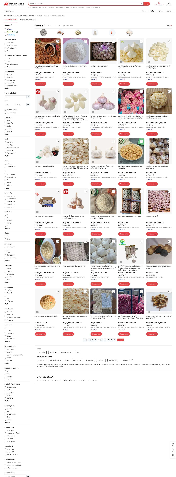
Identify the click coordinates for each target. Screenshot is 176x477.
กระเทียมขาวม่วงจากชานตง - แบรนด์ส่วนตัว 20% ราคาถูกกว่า (47, 117)
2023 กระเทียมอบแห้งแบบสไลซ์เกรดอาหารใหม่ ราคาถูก (75, 317)
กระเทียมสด (52, 7)
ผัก (40, 7)
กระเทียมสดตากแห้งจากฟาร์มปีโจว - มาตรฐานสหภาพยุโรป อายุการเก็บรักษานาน (130, 317)
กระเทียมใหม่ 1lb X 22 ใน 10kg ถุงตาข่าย (74, 266)
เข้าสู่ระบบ (169, 5)
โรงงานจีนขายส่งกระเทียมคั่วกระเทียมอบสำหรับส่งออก (46, 67)
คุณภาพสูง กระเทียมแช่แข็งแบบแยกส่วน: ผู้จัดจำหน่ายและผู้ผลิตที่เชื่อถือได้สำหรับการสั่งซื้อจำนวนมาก (75, 168)
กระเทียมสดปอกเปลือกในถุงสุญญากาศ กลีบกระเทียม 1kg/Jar (158, 67)
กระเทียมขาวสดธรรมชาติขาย (99, 66)
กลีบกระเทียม (81, 7)
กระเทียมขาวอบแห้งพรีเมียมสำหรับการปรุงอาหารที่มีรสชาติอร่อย (102, 217)
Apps (159, 11)
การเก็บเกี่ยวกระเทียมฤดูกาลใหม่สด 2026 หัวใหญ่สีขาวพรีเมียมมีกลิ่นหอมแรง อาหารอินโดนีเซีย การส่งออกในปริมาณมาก (130, 268)
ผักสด (67, 7)
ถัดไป (120, 340)
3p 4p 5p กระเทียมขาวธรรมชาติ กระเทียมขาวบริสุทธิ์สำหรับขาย (103, 117)
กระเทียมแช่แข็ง (96, 7)
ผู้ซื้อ (143, 11)
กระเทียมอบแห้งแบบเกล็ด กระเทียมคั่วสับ (46, 316)
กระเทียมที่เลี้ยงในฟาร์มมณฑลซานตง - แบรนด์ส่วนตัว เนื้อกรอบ (74, 217)
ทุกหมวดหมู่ (9, 11)
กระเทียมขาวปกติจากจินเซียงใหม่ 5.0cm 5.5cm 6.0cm (157, 167)
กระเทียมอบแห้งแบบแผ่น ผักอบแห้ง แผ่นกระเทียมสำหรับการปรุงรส (157, 117)
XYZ (96, 380)
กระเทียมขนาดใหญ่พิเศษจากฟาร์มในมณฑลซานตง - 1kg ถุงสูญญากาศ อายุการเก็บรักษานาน (130, 118)
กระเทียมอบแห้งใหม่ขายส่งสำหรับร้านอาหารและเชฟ (47, 267)
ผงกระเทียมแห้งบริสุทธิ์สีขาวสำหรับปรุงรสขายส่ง (74, 67)
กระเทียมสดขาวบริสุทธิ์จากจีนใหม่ (44, 166)
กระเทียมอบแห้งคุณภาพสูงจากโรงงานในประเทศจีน (129, 67)
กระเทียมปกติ (112, 360)
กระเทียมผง (88, 7)
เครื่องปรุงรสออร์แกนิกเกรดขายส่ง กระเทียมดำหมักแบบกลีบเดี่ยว (159, 317)
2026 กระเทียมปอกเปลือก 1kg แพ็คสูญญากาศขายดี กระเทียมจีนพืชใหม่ (103, 317)
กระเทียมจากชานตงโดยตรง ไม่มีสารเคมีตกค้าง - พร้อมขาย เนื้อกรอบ (101, 167)
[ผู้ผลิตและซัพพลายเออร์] (14, 4)
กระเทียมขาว (73, 7)
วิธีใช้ (152, 11)
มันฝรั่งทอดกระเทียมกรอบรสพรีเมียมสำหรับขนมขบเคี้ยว (130, 167)
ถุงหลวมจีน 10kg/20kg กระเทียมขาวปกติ (129, 216)
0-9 (38, 380)
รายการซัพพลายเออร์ (28, 20)
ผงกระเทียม (44, 7)
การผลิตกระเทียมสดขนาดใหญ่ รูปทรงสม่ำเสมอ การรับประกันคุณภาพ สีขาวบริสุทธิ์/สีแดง (103, 268)
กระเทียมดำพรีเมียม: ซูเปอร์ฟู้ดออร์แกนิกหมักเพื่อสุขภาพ (158, 267)
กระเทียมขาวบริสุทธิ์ (152, 216)
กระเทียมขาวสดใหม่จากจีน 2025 (44, 216)
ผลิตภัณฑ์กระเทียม (60, 7)
